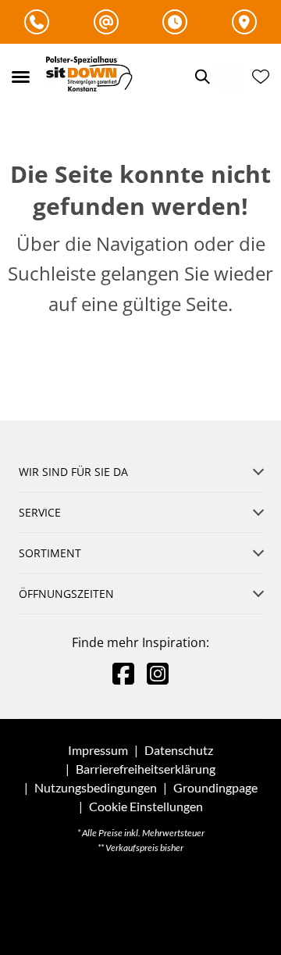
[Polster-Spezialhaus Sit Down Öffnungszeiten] (174, 21)
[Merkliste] (260, 76)
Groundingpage (215, 787)
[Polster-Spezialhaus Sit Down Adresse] (244, 21)
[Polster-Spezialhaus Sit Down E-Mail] (106, 21)
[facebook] (123, 673)
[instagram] (158, 673)
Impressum (98, 749)
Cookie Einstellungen (146, 806)
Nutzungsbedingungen (95, 787)
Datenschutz (178, 749)
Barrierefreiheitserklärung (145, 768)
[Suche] (201, 76)
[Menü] (20, 76)
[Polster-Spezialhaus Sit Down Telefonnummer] (36, 21)
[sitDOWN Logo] (93, 76)
